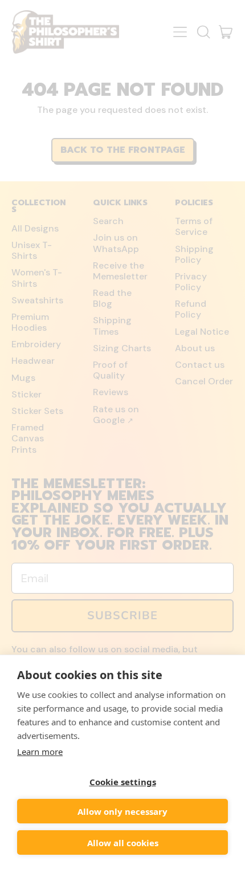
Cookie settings (122, 781)
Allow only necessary (122, 811)
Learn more (40, 751)
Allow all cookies (122, 842)
